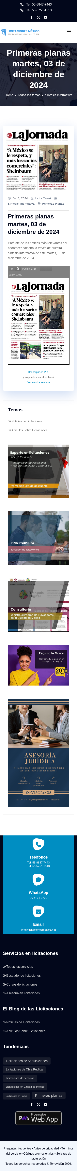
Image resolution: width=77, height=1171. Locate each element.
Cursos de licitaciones (21, 984)
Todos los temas (29, 95)
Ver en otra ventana (38, 382)
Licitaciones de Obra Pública (24, 1069)
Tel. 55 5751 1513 (38, 866)
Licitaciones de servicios (20, 1078)
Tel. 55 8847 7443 (38, 862)
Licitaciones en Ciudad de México (25, 1086)
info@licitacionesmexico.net (38, 929)
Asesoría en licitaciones (23, 993)
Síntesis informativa (58, 95)
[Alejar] (43, 269)
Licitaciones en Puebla (16, 1096)
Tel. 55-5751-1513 (39, 10)
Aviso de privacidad (46, 1148)
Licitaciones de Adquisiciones (27, 1061)
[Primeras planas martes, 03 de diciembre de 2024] (38, 158)
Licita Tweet (43, 198)
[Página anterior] (12, 269)
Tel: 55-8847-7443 (39, 4)
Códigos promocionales (38, 1153)
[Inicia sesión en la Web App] (38, 1116)
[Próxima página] (18, 269)
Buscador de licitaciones (23, 975)
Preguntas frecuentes (17, 1148)
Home (9, 95)
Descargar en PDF (38, 372)
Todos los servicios (19, 966)
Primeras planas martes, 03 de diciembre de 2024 (33, 224)
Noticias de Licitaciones (26, 421)
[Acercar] (49, 269)
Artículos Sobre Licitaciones (29, 430)
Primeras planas (53, 203)
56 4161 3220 (38, 897)
